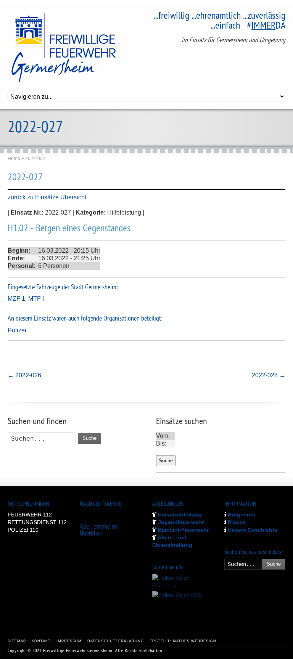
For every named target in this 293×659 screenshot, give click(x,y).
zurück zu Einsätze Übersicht (47, 197)
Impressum (69, 641)
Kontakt (41, 641)
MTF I (36, 298)
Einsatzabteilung (179, 514)
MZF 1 (16, 298)
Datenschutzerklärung (115, 641)
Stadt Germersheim (93, 287)
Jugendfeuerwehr (180, 522)
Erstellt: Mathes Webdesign (183, 641)
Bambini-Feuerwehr (182, 530)
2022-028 (268, 375)
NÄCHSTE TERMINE (100, 504)
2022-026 (24, 375)
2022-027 (25, 178)
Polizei (17, 330)
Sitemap (17, 641)
